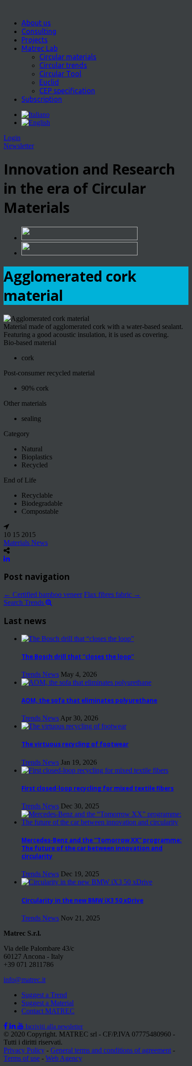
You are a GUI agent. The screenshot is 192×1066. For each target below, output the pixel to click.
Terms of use (22, 1058)
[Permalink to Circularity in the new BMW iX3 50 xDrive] (86, 882)
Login (12, 138)
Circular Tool (60, 74)
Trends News (40, 674)
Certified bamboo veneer (43, 594)
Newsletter (19, 146)
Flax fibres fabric (112, 594)
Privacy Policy (24, 1050)
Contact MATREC (48, 1011)
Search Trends (25, 602)
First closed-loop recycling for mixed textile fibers (97, 788)
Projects (34, 40)
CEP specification (67, 91)
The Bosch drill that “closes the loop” (77, 657)
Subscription (41, 99)
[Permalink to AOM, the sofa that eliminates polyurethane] (86, 682)
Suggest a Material (47, 1003)
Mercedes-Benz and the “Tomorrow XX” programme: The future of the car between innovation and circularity (101, 848)
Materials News (26, 542)
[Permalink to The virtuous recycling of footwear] (73, 726)
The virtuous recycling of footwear (75, 744)
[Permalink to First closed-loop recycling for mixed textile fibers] (94, 770)
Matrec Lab (39, 48)
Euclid (49, 82)
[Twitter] (13, 1026)
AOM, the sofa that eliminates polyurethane (89, 700)
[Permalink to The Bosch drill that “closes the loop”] (77, 638)
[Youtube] (21, 1026)
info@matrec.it (25, 979)
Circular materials (67, 57)
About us (36, 23)
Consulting (38, 31)
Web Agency (64, 1058)
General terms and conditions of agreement (110, 1050)
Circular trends (63, 65)
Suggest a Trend (44, 995)
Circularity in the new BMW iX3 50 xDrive (82, 900)
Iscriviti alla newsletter (54, 1026)
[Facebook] (6, 1026)
